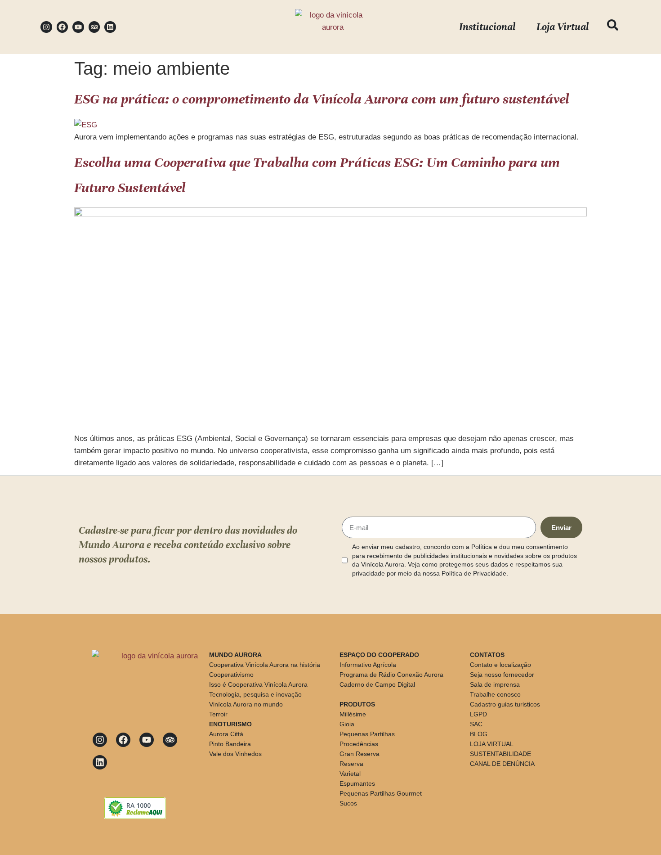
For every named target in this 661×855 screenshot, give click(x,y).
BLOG (478, 734)
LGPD (478, 714)
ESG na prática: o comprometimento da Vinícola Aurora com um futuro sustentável (321, 99)
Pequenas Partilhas (367, 734)
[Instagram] (46, 27)
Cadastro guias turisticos (505, 704)
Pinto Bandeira (230, 743)
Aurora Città (226, 734)
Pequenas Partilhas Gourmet (380, 793)
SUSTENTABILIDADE (500, 753)
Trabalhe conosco (495, 694)
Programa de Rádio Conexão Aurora (391, 674)
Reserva (351, 763)
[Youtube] (78, 27)
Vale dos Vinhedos (235, 753)
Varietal (350, 773)
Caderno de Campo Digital (377, 684)
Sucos (348, 803)
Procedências (358, 743)
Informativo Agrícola (367, 664)
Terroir (218, 714)
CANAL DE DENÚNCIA (502, 763)
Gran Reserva (359, 753)
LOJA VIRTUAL (492, 743)
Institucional (487, 27)
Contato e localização (500, 664)
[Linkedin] (110, 27)
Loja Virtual (562, 27)
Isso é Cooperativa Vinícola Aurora (258, 684)
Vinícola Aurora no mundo (246, 704)
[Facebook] (62, 27)
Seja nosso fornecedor (502, 674)
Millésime (352, 714)
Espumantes (357, 783)
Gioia (346, 724)
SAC (476, 724)
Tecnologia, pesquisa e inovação (255, 694)
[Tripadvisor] (94, 27)
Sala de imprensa (495, 684)
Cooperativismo (231, 674)
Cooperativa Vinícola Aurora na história (264, 664)
